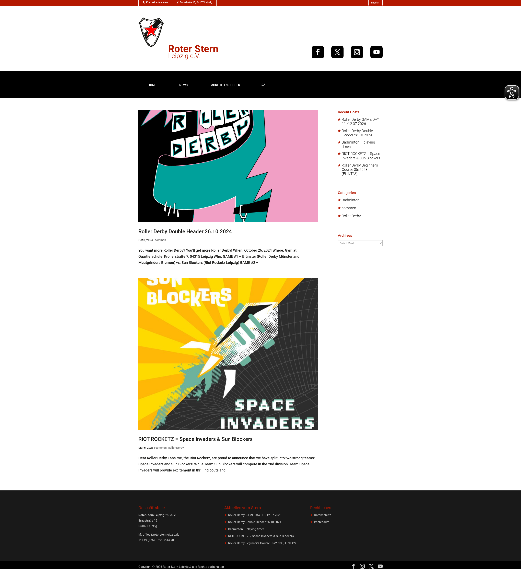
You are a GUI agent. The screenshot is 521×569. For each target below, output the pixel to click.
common (160, 240)
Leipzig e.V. (193, 53)
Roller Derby (176, 447)
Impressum (321, 522)
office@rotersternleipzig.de (161, 534)
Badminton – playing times (358, 144)
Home (152, 85)
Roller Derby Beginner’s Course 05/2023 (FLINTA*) (360, 169)
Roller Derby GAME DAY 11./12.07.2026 (360, 121)
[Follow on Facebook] (318, 52)
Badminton (350, 200)
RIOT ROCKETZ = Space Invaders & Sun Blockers (195, 439)
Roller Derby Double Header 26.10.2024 (185, 231)
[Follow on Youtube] (376, 52)
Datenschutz (322, 515)
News (183, 85)
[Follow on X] (337, 52)
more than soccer (225, 85)
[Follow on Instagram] (357, 52)
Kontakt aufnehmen (157, 2)
